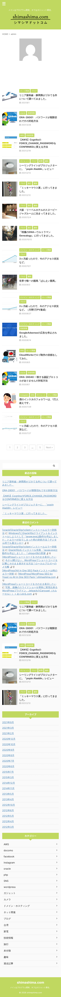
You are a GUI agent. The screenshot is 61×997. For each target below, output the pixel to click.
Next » (49, 447)
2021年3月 (8, 727)
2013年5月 (8, 793)
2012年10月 (8, 804)
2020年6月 (8, 766)
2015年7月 (8, 771)
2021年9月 (8, 722)
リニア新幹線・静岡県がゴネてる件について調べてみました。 (29, 483)
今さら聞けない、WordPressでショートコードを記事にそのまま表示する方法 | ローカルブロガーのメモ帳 (30, 563)
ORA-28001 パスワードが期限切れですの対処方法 (30, 490)
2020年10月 (8, 744)
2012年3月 (8, 826)
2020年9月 (8, 749)
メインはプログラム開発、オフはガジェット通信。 (30, 987)
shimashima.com (30, 982)
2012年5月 (8, 815)
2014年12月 (8, 782)
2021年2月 (8, 733)
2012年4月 (8, 821)
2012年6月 (8, 810)
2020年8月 (8, 755)
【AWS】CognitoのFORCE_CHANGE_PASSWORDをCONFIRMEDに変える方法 (37, 143)
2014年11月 (8, 788)
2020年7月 (8, 760)
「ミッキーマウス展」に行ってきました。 (24, 513)
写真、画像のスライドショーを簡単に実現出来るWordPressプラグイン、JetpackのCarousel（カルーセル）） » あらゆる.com (29, 590)
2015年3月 (8, 777)
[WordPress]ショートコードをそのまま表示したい (29, 556)
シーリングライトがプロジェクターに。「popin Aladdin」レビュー (28, 506)
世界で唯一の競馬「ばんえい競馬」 (38, 280)
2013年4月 (8, 799)
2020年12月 (8, 738)
